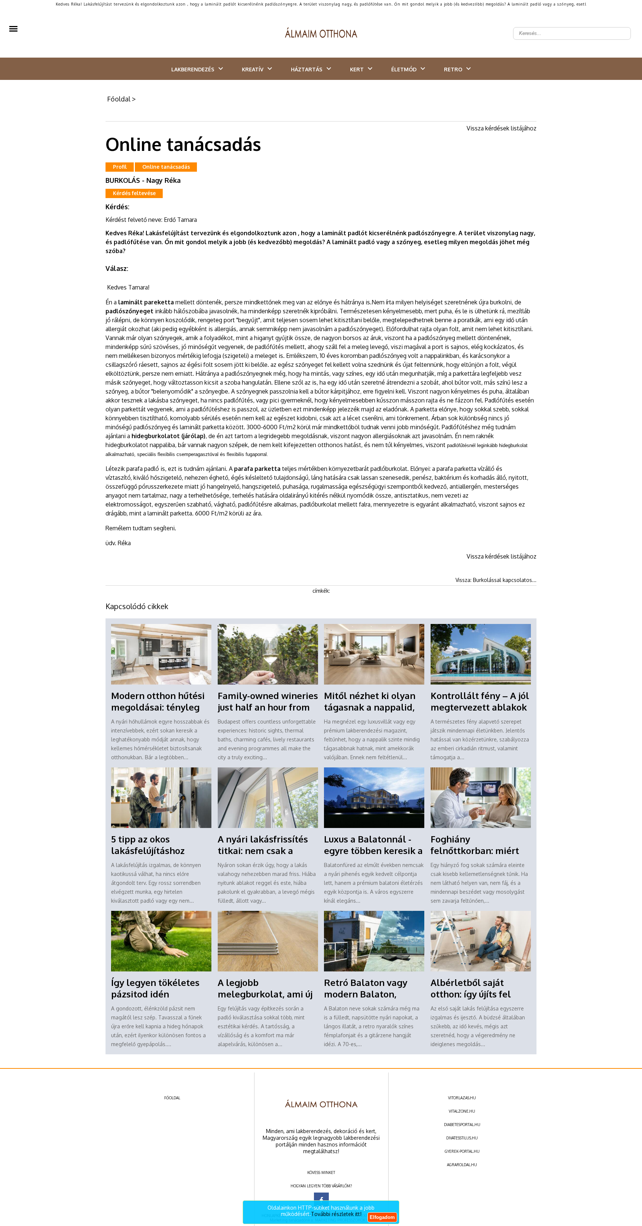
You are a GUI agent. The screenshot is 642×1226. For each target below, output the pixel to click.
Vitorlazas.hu (462, 1098)
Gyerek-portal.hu (462, 1151)
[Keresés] (621, 27)
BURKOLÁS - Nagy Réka (143, 180)
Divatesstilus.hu (462, 1138)
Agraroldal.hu (462, 1164)
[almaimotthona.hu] (321, 33)
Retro (453, 69)
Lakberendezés (192, 69)
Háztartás (306, 69)
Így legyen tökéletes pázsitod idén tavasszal (155, 994)
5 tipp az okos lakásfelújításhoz (148, 844)
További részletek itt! (336, 1214)
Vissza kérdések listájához (501, 128)
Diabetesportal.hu (462, 1124)
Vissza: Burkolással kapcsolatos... (495, 580)
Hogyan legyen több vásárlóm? (321, 1186)
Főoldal (118, 99)
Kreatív (252, 69)
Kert (357, 69)
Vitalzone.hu (462, 1111)
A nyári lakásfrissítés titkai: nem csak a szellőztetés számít (263, 850)
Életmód (403, 69)
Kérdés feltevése (134, 193)
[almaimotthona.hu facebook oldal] (321, 1200)
